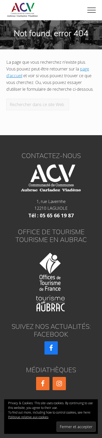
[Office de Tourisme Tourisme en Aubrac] (51, 281)
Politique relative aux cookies (28, 417)
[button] (91, 10)
